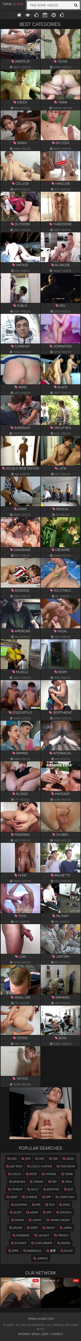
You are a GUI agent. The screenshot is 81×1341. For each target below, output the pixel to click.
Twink (12, 4)
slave (68, 1250)
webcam (18, 1181)
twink (68, 1174)
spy (48, 1212)
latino (37, 1220)
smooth (65, 1212)
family (50, 1227)
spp (48, 1197)
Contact (57, 1334)
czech (16, 1174)
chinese (31, 1197)
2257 (45, 1334)
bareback (33, 1250)
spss (66, 1204)
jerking (42, 1258)
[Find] (76, 5)
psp (54, 1181)
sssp (13, 1197)
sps (27, 1158)
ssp (41, 1158)
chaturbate (43, 1243)
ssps (34, 1227)
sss (13, 1158)
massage (22, 1235)
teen (68, 1181)
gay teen (15, 1166)
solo (34, 1189)
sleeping (20, 1204)
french (62, 1235)
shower (20, 1243)
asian (33, 1212)
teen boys (67, 1166)
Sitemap (23, 1334)
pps (37, 1204)
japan (67, 1227)
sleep (16, 1212)
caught (43, 1235)
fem (51, 1204)
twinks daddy (59, 1220)
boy (70, 1189)
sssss (65, 1243)
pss (55, 1158)
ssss (69, 1158)
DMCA (36, 1334)
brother (52, 1189)
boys (33, 1174)
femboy (16, 1189)
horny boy (66, 1197)
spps (14, 1250)
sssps (19, 1220)
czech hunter (41, 1166)
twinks (38, 1181)
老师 (52, 1250)
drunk (17, 1227)
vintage (50, 1174)
